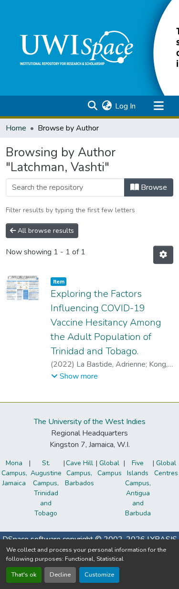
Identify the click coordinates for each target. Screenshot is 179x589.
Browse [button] (153, 187)
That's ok (23, 574)
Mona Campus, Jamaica (14, 473)
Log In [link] (125, 106)
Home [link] (16, 128)
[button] (92, 106)
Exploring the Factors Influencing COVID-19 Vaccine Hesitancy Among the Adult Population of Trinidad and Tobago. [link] (106, 322)
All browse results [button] (45, 230)
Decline (60, 574)
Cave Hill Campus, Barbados (79, 473)
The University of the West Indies (90, 421)
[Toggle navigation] (158, 106)
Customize (99, 574)
